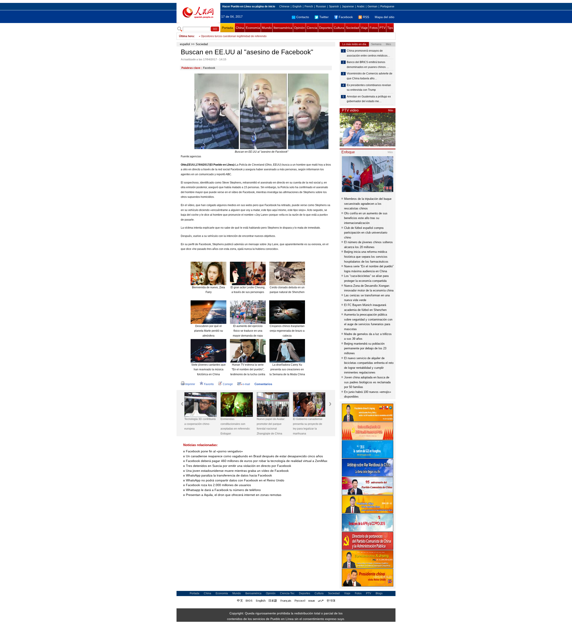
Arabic (361, 6)
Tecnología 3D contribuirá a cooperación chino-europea (200, 423)
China (240, 28)
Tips (390, 28)
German (372, 6)
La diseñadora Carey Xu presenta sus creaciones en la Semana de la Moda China (287, 369)
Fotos (374, 28)
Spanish (334, 6)
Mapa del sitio (384, 17)
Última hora (186, 36)
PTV (382, 28)
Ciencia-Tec (287, 593)
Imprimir (190, 384)
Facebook (346, 17)
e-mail (246, 384)
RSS (366, 17)
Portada (227, 28)
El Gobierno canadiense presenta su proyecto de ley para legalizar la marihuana (307, 426)
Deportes (325, 28)
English (297, 6)
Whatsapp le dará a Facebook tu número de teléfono (223, 490)
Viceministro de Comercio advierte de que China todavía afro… (369, 76)
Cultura (339, 28)
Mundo (267, 28)
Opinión (299, 28)
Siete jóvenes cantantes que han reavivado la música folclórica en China (208, 369)
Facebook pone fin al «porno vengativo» (214, 451)
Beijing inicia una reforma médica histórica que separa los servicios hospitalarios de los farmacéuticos (366, 256)
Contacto (302, 17)
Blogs (379, 593)
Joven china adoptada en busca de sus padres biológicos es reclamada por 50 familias (367, 382)
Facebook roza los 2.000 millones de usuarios (218, 485)
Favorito (209, 384)
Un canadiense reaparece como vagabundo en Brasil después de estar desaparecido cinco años (254, 456)
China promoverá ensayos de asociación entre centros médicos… (368, 53)
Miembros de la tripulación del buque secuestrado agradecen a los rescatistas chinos (367, 203)
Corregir (228, 384)
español (185, 44)
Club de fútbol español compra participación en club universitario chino (365, 232)
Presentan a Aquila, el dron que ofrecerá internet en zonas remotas (233, 495)
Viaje (364, 28)
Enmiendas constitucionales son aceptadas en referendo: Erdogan (235, 426)
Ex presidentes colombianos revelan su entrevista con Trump (369, 88)
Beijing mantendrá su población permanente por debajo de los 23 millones (365, 348)
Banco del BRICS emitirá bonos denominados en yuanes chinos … (368, 65)
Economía (253, 28)
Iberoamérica (282, 28)
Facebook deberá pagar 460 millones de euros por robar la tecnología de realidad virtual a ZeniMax (256, 461)
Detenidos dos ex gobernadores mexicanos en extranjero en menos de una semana (252, 36)
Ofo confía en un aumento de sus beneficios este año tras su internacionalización (365, 218)
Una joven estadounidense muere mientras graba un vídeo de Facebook (237, 470)
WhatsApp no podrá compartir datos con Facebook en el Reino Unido (235, 480)
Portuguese (387, 6)
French (309, 6)
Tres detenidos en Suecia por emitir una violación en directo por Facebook (238, 466)
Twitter (324, 17)
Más (390, 110)
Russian (321, 6)
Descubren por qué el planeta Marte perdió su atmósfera (208, 331)
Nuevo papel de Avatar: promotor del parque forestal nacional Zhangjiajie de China (271, 426)
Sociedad (352, 28)
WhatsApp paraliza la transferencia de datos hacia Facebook (229, 475)
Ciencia (312, 28)
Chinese (284, 6)
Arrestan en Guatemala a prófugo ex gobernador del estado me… (369, 99)
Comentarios (263, 384)
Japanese (348, 6)
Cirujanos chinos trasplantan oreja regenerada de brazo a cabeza (287, 331)
